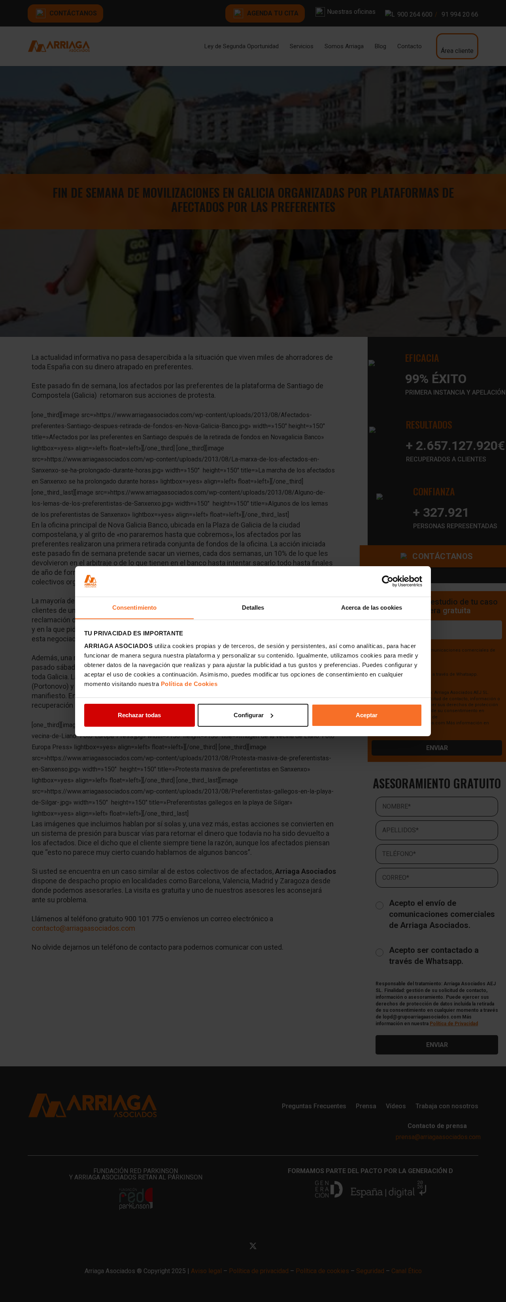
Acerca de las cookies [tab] (371, 607)
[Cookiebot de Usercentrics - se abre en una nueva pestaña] (387, 581)
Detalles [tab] (253, 607)
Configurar (249, 715)
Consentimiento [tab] (134, 607)
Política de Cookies (189, 683)
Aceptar (367, 715)
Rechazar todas (139, 715)
